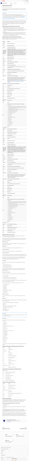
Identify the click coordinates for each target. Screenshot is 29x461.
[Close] (24, 458)
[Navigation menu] (1, 1)
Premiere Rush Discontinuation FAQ (10, 18)
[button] (24, 1)
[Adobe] (3, 1)
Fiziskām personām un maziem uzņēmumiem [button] (6, 447)
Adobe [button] (2, 453)
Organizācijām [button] (2, 450)
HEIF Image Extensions (16, 81)
